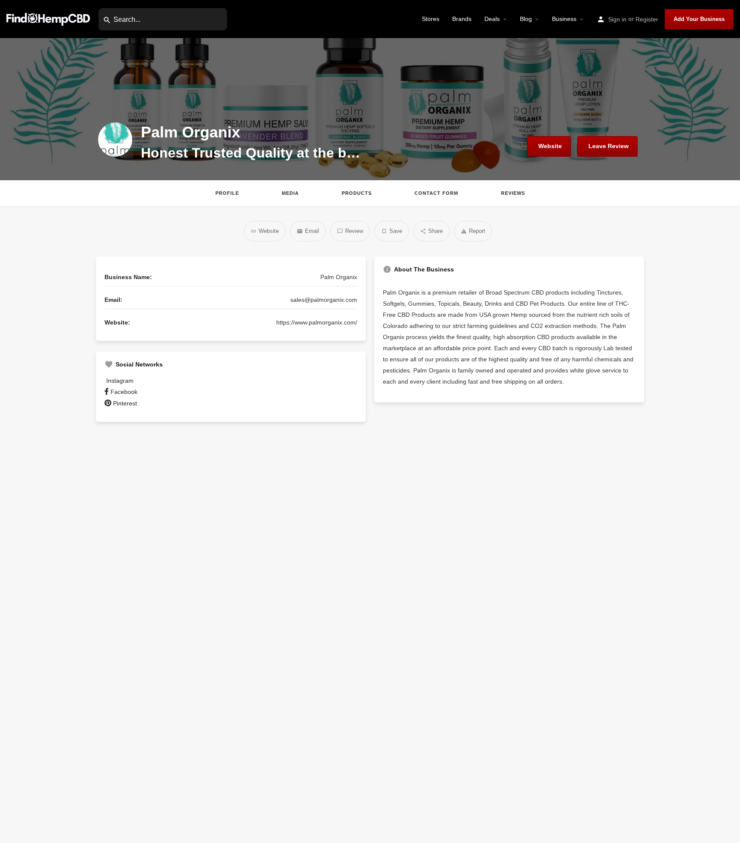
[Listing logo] (115, 139)
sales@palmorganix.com (323, 299)
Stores (430, 18)
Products (357, 193)
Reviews (513, 193)
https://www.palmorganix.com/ (316, 322)
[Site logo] (49, 18)
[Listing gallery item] (174, 556)
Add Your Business (699, 19)
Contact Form (436, 193)
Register (647, 19)
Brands (461, 18)
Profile (227, 193)
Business (564, 18)
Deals (492, 18)
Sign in (617, 19)
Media (290, 193)
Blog (526, 18)
